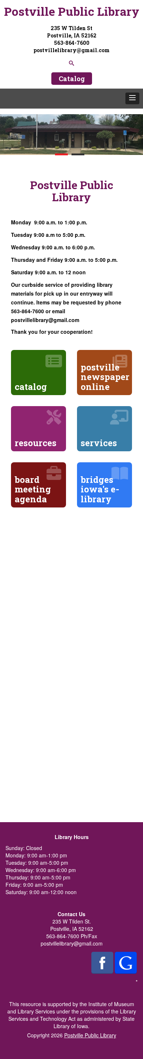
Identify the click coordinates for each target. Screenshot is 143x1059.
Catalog (72, 78)
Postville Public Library (71, 11)
